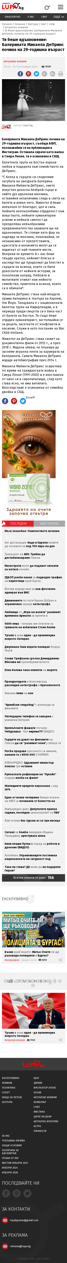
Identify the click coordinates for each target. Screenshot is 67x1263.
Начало (7, 24)
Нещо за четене (12, 1097)
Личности (40, 1131)
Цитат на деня (42, 1116)
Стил (37, 1106)
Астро (37, 1126)
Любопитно (12, 16)
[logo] (12, 7)
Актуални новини (16, 27)
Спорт (6, 1092)
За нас (6, 1135)
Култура (33, 24)
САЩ (52, 24)
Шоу (36, 1078)
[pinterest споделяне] (28, 73)
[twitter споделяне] (36, 73)
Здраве (38, 1082)
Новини (20, 24)
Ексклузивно (12, 960)
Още (57, 17)
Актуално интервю (46, 1121)
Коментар (40, 1102)
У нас (31, 16)
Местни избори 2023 (15, 1162)
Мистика (39, 1111)
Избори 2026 (10, 1172)
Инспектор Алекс (45, 1087)
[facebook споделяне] (20, 73)
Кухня (37, 1092)
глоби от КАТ (10, 1158)
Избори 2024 (10, 1167)
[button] (6, 981)
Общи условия (12, 1145)
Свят (44, 16)
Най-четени (49, 524)
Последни (19, 524)
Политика (8, 1087)
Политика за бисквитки (10, 1152)
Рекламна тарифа (13, 1140)
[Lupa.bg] (6, 128)
